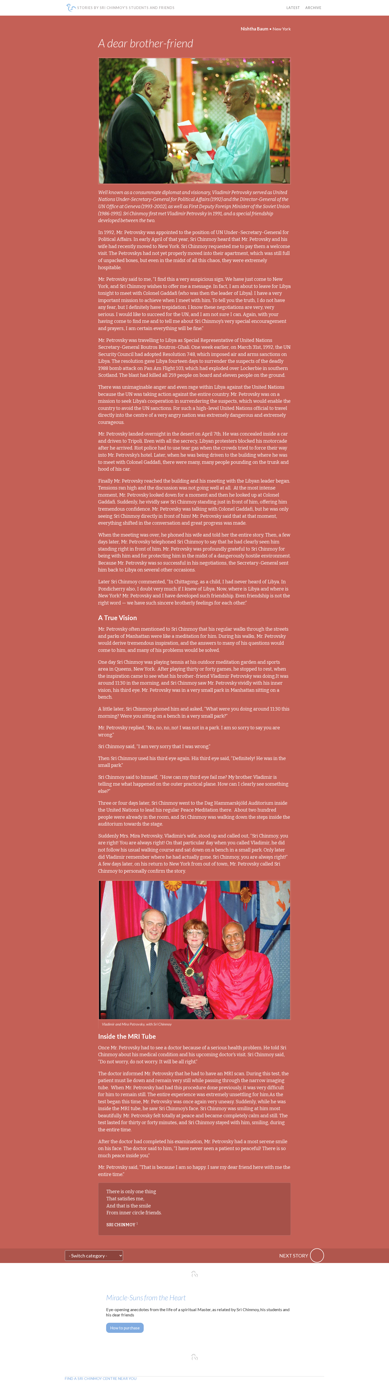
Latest (293, 8)
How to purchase (125, 1327)
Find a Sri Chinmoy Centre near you (101, 1378)
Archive (313, 8)
